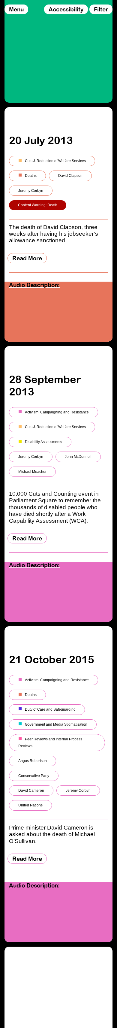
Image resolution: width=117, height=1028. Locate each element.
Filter (101, 9)
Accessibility (66, 9)
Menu (16, 9)
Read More (27, 258)
